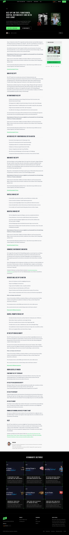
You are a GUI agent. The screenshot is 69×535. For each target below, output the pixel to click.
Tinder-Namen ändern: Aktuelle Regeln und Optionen (59, 522)
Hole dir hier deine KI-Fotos (12, 69)
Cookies (64, 531)
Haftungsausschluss (59, 531)
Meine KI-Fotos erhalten (53, 62)
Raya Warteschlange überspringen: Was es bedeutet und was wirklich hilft (59, 525)
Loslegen (64, 1)
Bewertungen (36, 1)
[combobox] (7, 526)
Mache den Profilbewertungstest (14, 309)
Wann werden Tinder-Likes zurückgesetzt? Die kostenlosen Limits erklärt (59, 519)
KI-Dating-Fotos (29, 1)
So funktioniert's (26, 28)
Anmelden (59, 1)
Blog (40, 1)
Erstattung (53, 531)
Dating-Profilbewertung (21, 1)
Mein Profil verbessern (12, 28)
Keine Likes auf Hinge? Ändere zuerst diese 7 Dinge (59, 521)
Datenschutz (48, 531)
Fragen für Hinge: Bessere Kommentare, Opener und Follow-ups (58, 524)
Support (37, 523)
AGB (44, 531)
